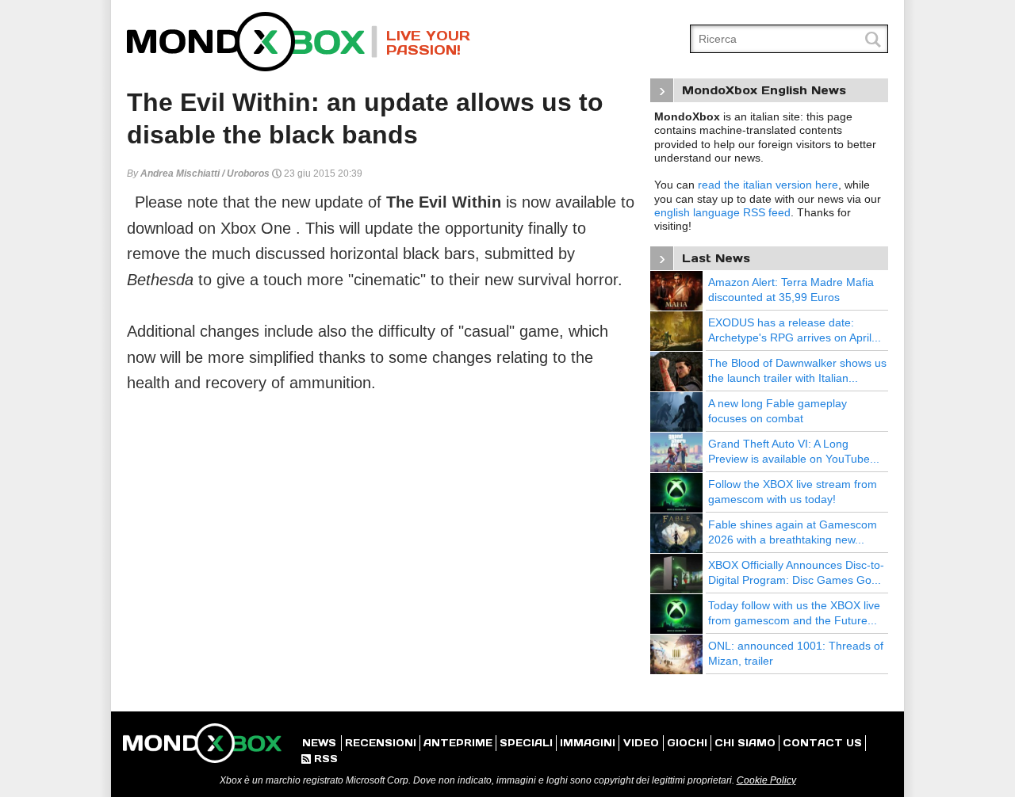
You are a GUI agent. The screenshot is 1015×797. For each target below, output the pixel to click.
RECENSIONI (380, 743)
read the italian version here (768, 184)
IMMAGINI (587, 743)
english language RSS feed (722, 212)
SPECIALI (526, 743)
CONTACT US (822, 743)
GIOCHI (687, 743)
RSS (319, 759)
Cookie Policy (766, 780)
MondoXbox (252, 41)
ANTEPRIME (457, 743)
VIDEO (641, 743)
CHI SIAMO (745, 743)
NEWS (319, 743)
